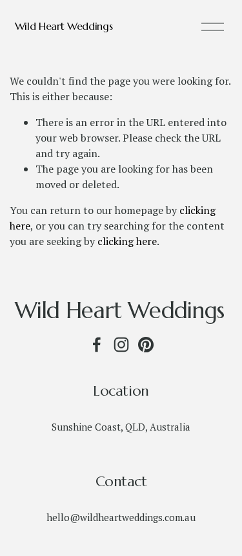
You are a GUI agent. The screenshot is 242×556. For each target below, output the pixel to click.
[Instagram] (121, 344)
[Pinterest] (146, 344)
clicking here (127, 241)
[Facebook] (97, 344)
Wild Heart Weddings (64, 25)
